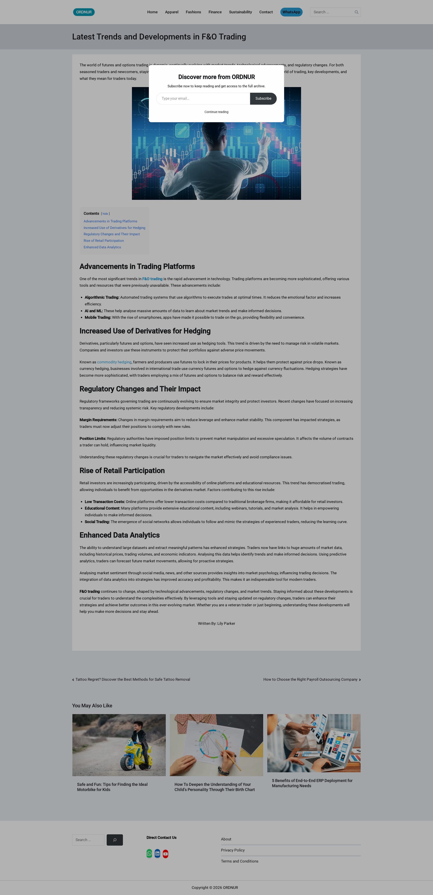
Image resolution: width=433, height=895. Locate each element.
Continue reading (216, 112)
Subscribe (263, 98)
